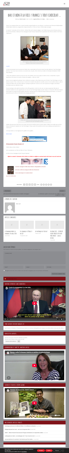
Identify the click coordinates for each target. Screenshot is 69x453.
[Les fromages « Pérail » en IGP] (27, 225)
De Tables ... (43, 19)
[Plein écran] (63, 319)
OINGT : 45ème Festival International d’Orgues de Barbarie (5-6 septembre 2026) (24, 432)
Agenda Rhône (36, 19)
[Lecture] (5, 319)
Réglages (57, 450)
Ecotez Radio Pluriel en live (11, 278)
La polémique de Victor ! (41, 231)
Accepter (41, 450)
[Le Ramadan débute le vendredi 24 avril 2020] (12, 225)
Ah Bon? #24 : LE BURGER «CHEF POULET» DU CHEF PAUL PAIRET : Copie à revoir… (56, 234)
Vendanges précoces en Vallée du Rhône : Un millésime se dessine (20, 426)
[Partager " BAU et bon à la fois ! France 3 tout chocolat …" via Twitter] (27, 184)
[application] (34, 303)
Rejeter (48, 450)
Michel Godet (22, 19)
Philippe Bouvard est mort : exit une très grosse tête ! (17, 429)
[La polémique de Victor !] (42, 225)
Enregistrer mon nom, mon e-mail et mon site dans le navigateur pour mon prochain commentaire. (26, 270)
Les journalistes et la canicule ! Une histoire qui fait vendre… (19, 439)
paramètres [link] (24, 451)
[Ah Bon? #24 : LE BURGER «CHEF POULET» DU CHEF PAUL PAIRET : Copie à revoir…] (57, 225)
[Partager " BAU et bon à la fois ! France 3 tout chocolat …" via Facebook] (24, 184)
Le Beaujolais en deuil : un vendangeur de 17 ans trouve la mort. (20, 436)
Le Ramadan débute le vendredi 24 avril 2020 (11, 232)
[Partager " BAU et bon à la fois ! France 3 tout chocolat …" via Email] (32, 184)
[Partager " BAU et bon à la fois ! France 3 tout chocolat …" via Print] (35, 184)
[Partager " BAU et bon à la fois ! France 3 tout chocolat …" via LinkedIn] (29, 184)
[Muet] (61, 319)
